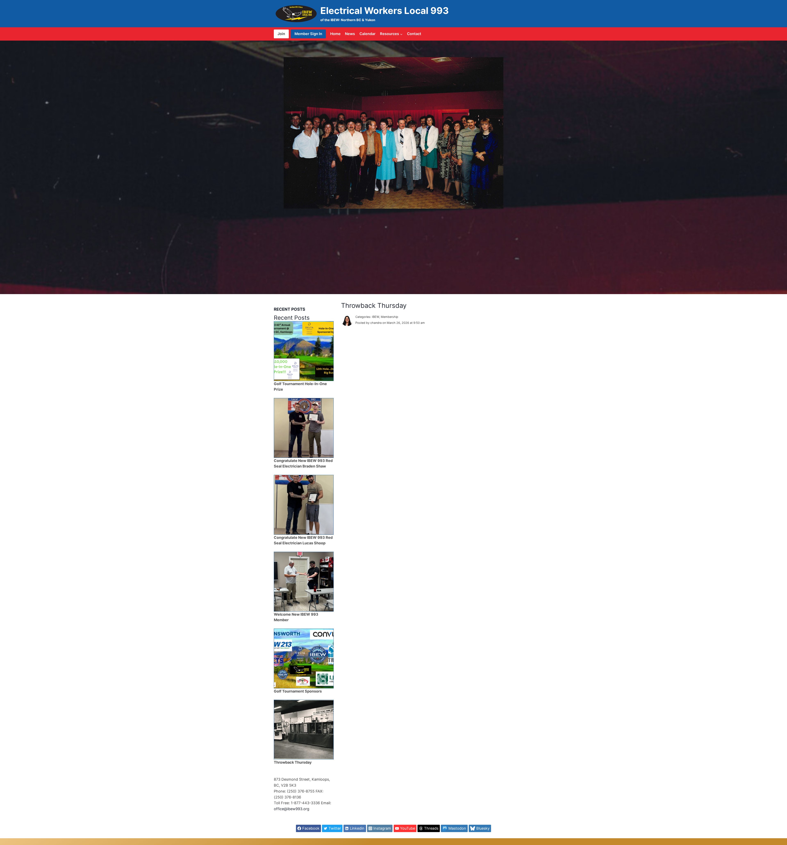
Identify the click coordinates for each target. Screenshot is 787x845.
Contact (414, 34)
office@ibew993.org (291, 809)
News (350, 34)
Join (281, 34)
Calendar (367, 34)
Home (335, 34)
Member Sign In (308, 34)
